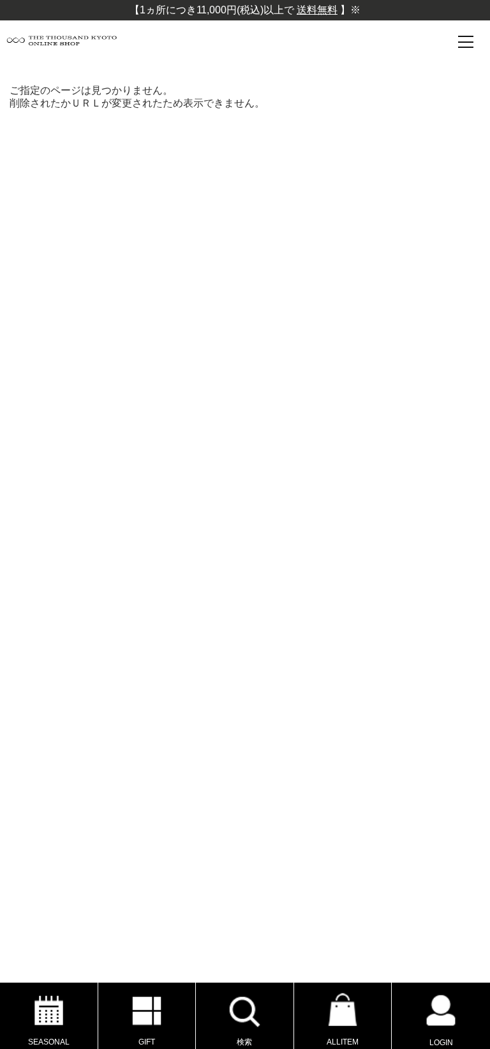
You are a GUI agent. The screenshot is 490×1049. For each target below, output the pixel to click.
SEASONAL (49, 1042)
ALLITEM (343, 1042)
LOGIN (441, 1042)
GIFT (146, 1042)
